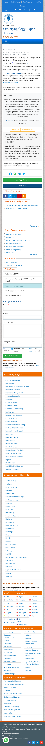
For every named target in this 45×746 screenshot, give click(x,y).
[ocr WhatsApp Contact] (39, 10)
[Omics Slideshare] (29, 10)
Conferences (27, 2)
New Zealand (20, 620)
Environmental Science (12, 697)
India (21, 609)
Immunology (9, 512)
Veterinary (7, 703)
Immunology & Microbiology (15, 431)
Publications (15, 2)
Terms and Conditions (11, 734)
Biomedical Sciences (13, 243)
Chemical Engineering (13, 250)
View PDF (15, 129)
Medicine (8, 519)
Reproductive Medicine (13, 570)
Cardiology (9, 484)
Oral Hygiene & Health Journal (16, 209)
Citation (22, 186)
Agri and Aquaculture (13, 234)
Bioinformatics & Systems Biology (18, 240)
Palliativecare (29, 659)
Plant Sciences (10, 463)
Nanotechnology (11, 447)
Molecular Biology (11, 525)
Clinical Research (11, 487)
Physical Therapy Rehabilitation (30, 643)
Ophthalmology (10, 544)
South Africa (23, 616)
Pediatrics (8, 554)
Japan (8, 613)
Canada (22, 600)
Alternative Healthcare (11, 667)
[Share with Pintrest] (19, 196)
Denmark (35, 606)
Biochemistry (10, 237)
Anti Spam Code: (9, 342)
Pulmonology (10, 563)
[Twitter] (33, 742)
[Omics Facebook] (11, 10)
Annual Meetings (14, 590)
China (21, 603)
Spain (21, 597)
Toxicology (9, 576)
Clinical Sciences (11, 402)
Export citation (11, 262)
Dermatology (10, 493)
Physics (8, 460)
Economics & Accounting (14, 409)
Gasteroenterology (12, 500)
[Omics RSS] (24, 10)
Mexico (34, 609)
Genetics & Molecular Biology (15, 425)
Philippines (23, 624)
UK (7, 609)
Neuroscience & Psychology (15, 450)
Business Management (12, 710)
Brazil (8, 616)
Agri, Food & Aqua (10, 687)
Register (38, 2)
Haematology (10, 506)
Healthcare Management (8, 645)
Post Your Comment (23, 180)
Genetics (8, 503)
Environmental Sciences (13, 415)
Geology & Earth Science (14, 428)
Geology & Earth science (12, 716)
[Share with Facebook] (5, 196)
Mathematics (10, 440)
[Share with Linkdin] (14, 196)
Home (6, 2)
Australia (9, 600)
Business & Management (15, 246)
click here (30, 350)
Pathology (9, 551)
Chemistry (10, 253)
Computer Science (11, 405)
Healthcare (9, 509)
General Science (11, 421)
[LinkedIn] (37, 742)
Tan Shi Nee (7, 63)
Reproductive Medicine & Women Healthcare (32, 663)
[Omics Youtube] (34, 10)
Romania (35, 616)
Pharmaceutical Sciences (14, 456)
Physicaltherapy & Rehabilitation (16, 557)
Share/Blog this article (14, 265)
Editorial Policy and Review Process (15, 738)
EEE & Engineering (10, 700)
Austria (34, 600)
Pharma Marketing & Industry (14, 684)
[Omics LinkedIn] (20, 10)
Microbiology (10, 522)
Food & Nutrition (11, 418)
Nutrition (8, 538)
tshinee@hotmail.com (10, 83)
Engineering (9, 412)
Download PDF (28, 129)
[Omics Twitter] (15, 10)
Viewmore (33, 226)
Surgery (8, 573)
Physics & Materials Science (13, 694)
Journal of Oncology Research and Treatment (22, 205)
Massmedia (8, 713)
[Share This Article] (14, 173)
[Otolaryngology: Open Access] (8, 19)
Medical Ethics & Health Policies (32, 654)
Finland (34, 603)
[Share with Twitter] (10, 196)
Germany (9, 606)
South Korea (10, 619)
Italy (8, 603)
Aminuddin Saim (21, 63)
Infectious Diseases (12, 516)
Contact (22, 6)
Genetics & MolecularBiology (10, 660)
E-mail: (5, 313)
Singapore (22, 613)
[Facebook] (29, 742)
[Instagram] (41, 742)
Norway (35, 613)
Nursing (8, 535)
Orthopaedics (10, 547)
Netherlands (10, 622)
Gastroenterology (10, 655)
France (21, 606)
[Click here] (6, 10)
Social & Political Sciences (14, 466)
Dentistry (8, 490)
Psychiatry (9, 560)
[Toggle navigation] (6, 41)
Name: (6, 305)
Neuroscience (8, 649)
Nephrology (9, 528)
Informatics (9, 434)
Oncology (8, 541)
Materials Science (11, 437)
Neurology (9, 532)
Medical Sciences (11, 444)
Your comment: (9, 322)
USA (8, 597)
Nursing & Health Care (13, 453)
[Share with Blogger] (24, 196)
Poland (34, 597)
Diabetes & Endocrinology (14, 497)
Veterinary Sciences (12, 469)
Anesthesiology (10, 481)
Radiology (8, 567)
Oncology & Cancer (31, 632)
